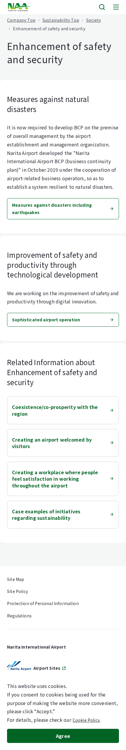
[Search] (102, 7)
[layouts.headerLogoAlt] (20, 7)
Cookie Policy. (86, 720)
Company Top (21, 20)
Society (93, 20)
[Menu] (116, 7)
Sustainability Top (60, 20)
